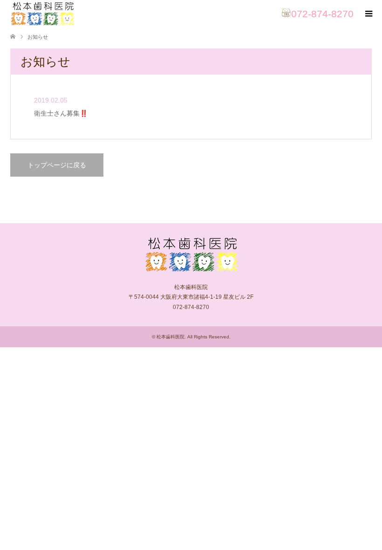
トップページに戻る (56, 165)
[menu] (368, 14)
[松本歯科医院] (42, 13)
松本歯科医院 (170, 336)
